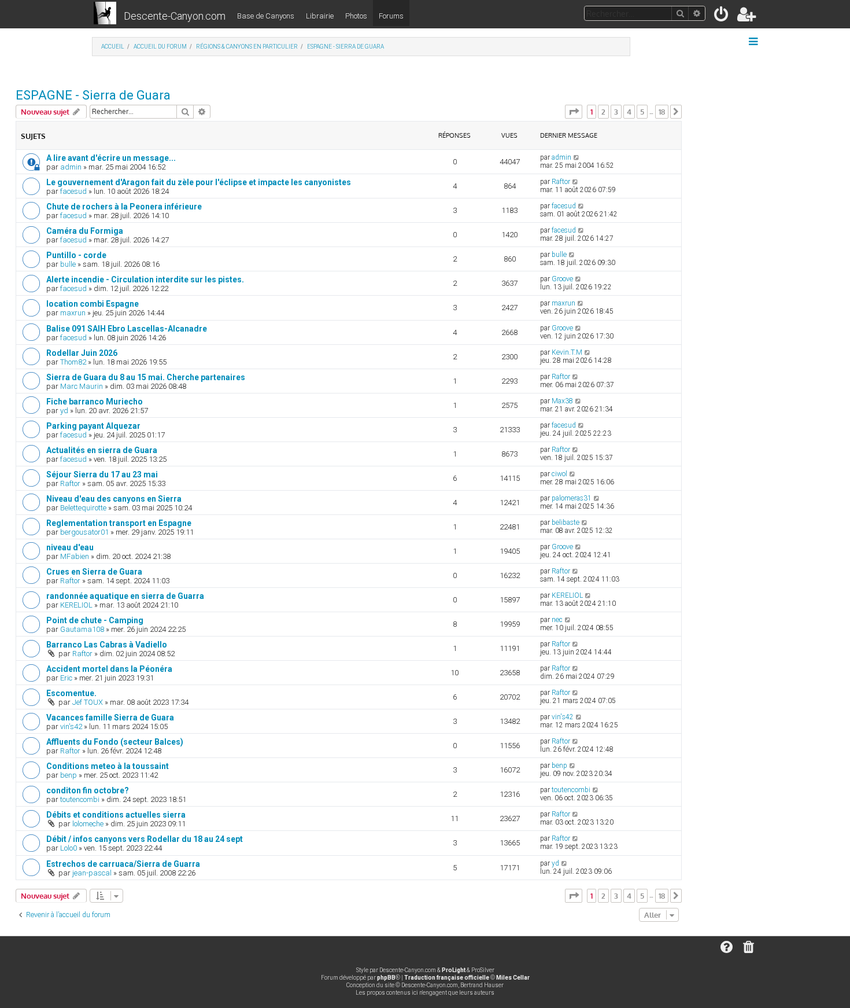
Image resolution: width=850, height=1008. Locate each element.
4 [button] (629, 111)
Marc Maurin (81, 386)
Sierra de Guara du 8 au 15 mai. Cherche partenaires (145, 377)
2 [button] (603, 111)
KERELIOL (76, 605)
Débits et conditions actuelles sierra (116, 814)
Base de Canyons (265, 16)
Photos (356, 16)
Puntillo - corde (76, 255)
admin (71, 167)
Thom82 (73, 362)
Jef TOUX (87, 702)
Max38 (562, 401)
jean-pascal (92, 873)
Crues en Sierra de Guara (94, 571)
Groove (562, 279)
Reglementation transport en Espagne (118, 523)
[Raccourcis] (754, 41)
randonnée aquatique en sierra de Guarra (125, 596)
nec (557, 620)
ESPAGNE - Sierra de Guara (93, 95)
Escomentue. (71, 693)
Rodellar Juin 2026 (81, 353)
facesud (73, 191)
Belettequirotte (83, 507)
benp (68, 775)
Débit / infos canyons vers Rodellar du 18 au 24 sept (144, 839)
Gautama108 (82, 629)
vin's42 (71, 726)
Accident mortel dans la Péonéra (109, 669)
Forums (391, 16)
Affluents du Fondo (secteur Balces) (114, 741)
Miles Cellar (513, 977)
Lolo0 (68, 848)
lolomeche (88, 823)
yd (64, 410)
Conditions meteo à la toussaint (107, 766)
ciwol (559, 474)
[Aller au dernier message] (577, 157)
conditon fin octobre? (87, 790)
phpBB (386, 977)
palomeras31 (572, 498)
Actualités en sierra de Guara (101, 450)
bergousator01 (84, 532)
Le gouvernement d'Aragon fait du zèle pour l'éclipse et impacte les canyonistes (198, 182)
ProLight (453, 970)
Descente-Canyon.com (175, 16)
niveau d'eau (70, 547)
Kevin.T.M (567, 352)
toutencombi (79, 799)
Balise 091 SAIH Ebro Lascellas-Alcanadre (126, 328)
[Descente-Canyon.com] (105, 14)
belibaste (565, 522)
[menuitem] (722, 16)
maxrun (73, 312)
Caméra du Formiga (84, 231)
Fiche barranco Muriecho (94, 401)
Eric (66, 678)
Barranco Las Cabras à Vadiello (106, 644)
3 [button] (616, 111)
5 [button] (642, 111)
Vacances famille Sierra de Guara (110, 717)
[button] (573, 112)
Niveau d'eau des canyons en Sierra (114, 498)
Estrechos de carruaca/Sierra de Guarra (123, 864)
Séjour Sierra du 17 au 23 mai (102, 474)
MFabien (74, 556)
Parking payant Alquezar (93, 426)
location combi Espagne (92, 303)
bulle (68, 264)
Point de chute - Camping (94, 620)
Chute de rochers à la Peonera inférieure (124, 206)
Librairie (320, 16)
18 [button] (662, 111)
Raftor (561, 182)
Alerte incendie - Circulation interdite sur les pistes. (145, 279)
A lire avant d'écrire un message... (111, 158)
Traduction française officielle (446, 977)
